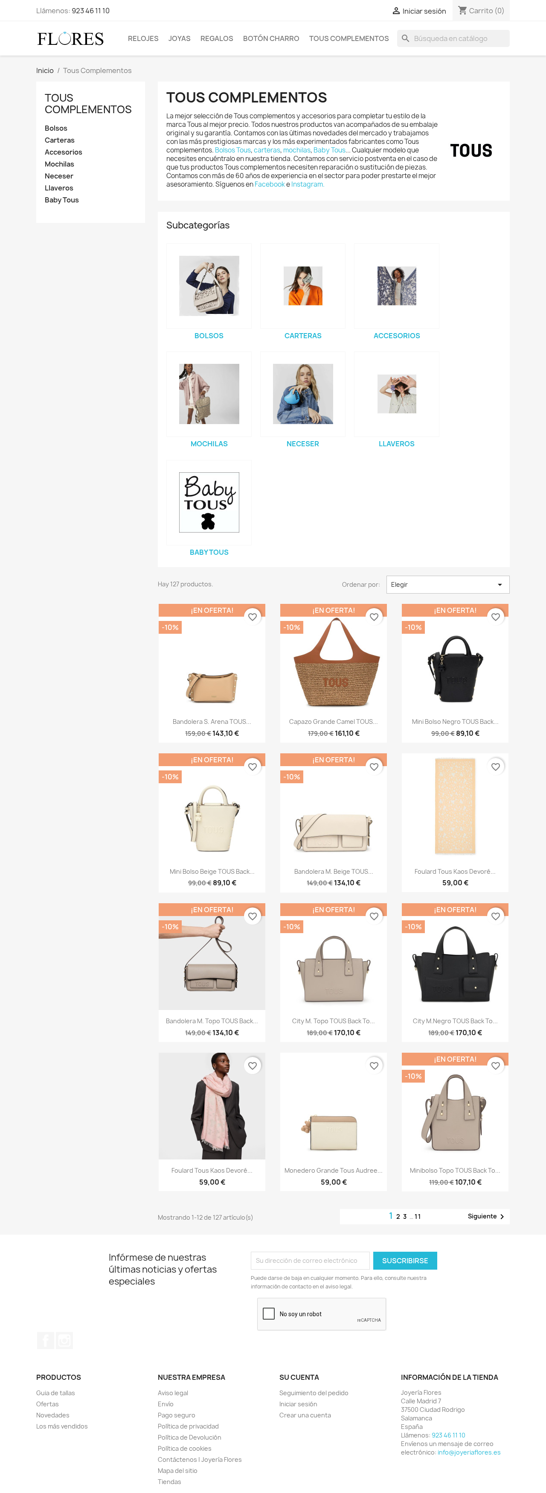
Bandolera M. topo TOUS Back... (212, 1021)
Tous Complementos (349, 38)
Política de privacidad (188, 1426)
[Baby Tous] (209, 502)
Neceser (59, 176)
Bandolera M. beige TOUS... (333, 871)
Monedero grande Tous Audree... (334, 1170)
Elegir (448, 585)
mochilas (297, 150)
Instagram (64, 1340)
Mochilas (59, 164)
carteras (267, 150)
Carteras (60, 140)
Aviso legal (173, 1393)
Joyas (179, 38)
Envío (166, 1404)
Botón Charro (271, 38)
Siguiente (487, 1217)
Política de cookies (185, 1448)
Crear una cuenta (305, 1415)
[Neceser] (303, 394)
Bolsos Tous (233, 150)
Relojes (143, 38)
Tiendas (169, 1482)
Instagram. (308, 184)
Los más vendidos (62, 1426)
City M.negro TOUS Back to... (455, 1021)
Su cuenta (299, 1377)
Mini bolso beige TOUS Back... (212, 871)
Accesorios (63, 152)
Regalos (216, 38)
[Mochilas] (209, 394)
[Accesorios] (396, 286)
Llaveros (59, 188)
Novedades (53, 1415)
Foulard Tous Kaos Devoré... (455, 871)
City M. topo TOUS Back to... (333, 1021)
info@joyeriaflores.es (469, 1452)
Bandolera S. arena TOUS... (212, 721)
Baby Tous (62, 200)
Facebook (270, 184)
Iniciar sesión (298, 1404)
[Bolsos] (209, 286)
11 (418, 1216)
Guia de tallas (55, 1393)
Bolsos (56, 128)
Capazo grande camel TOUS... (333, 721)
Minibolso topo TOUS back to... (455, 1170)
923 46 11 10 (91, 10)
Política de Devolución (189, 1437)
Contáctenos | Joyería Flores (200, 1459)
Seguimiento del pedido (314, 1393)
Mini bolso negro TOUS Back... (455, 721)
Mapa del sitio (177, 1471)
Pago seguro (176, 1415)
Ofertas (47, 1404)
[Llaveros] (396, 394)
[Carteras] (303, 286)
